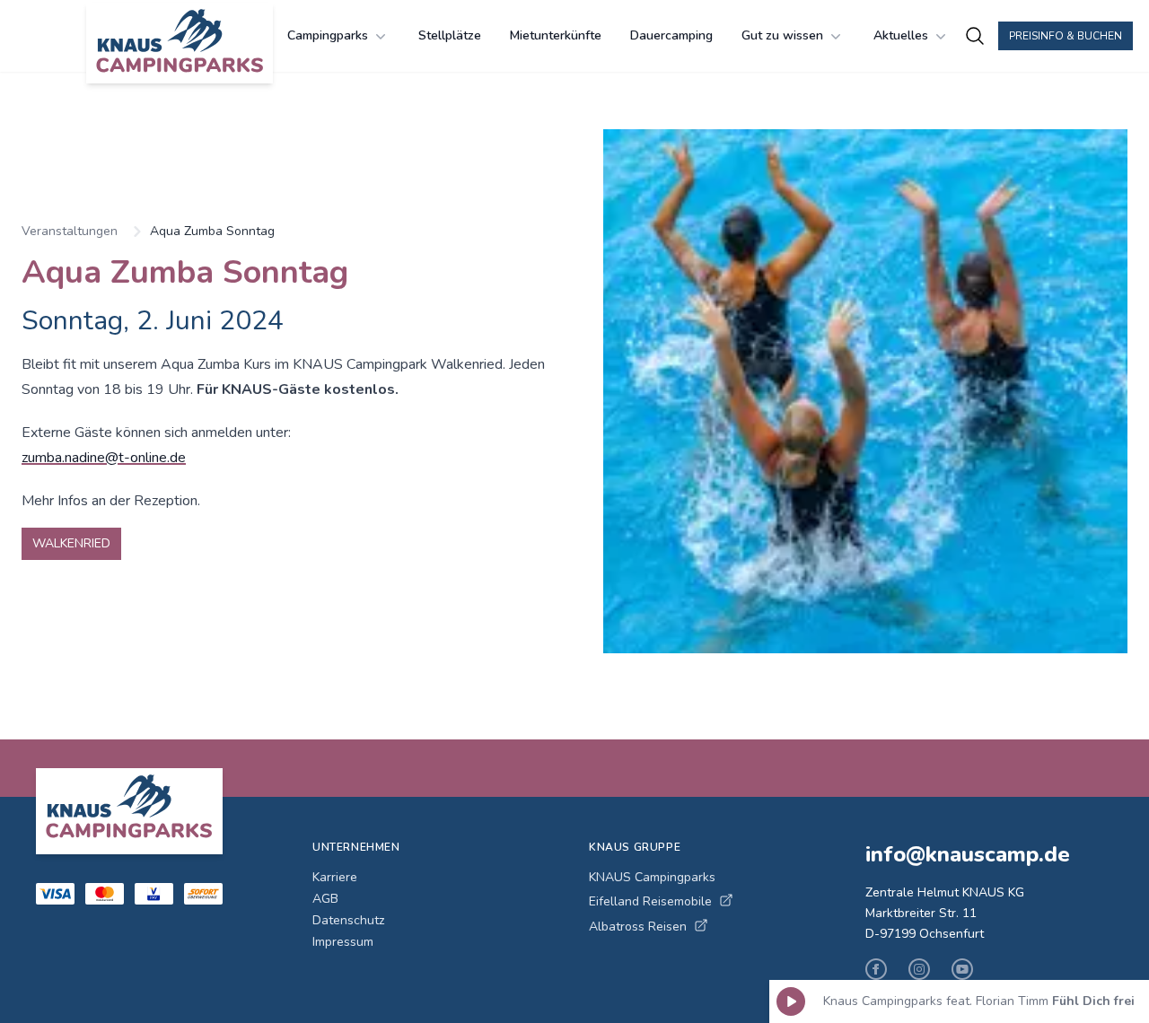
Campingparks (327, 35)
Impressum (342, 941)
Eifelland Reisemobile (650, 901)
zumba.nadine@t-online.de (104, 458)
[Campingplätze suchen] (975, 36)
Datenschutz (348, 920)
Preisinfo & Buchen (1065, 36)
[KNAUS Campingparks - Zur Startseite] (179, 43)
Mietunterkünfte (555, 35)
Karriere (334, 877)
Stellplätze (449, 35)
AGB (325, 898)
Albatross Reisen (638, 926)
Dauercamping (671, 35)
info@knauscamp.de (967, 854)
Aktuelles (900, 35)
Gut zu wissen (782, 35)
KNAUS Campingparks (652, 877)
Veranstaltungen (70, 231)
